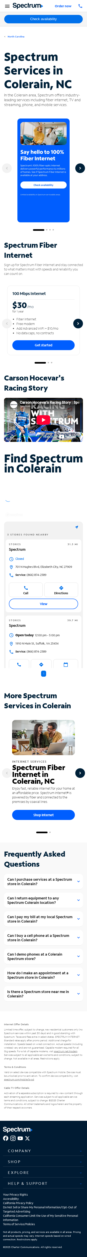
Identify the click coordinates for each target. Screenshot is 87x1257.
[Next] (80, 168)
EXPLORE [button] (19, 1172)
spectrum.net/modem (65, 1051)
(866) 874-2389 (30, 575)
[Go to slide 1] (38, 230)
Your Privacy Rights (15, 1194)
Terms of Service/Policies (19, 1224)
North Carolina (15, 36)
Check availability (43, 19)
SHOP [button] (14, 1161)
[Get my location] (77, 527)
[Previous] (7, 168)
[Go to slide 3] (50, 230)
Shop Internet (43, 815)
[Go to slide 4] (53, 230)
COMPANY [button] (19, 1150)
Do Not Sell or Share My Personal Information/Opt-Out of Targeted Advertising (39, 1209)
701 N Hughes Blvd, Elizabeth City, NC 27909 (43, 567)
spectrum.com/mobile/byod (19, 1079)
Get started (43, 345)
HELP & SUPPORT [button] (28, 1183)
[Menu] (6, 6)
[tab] (43, 1151)
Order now (63, 6)
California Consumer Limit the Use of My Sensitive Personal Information (40, 1218)
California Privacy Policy (18, 1203)
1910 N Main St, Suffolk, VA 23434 (36, 643)
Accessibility (11, 1199)
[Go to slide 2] (47, 230)
